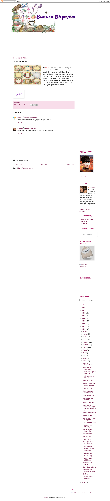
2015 (83, 315)
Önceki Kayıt (70, 164)
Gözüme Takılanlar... (89, 385)
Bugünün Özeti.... (88, 388)
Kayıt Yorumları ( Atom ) (25, 168)
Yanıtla (19, 122)
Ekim (85, 336)
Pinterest (84, 223)
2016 (83, 313)
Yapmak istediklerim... (89, 395)
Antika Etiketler (87, 453)
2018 (83, 307)
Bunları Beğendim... (89, 383)
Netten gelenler (87, 446)
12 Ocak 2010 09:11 (30, 117)
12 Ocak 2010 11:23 (31, 128)
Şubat (85, 358)
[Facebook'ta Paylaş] (37, 105)
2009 (83, 482)
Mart (84, 355)
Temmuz (86, 344)
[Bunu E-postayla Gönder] (31, 105)
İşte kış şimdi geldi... (89, 402)
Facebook (84, 221)
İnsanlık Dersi (87, 436)
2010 (83, 329)
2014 (83, 318)
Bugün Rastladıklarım (89, 467)
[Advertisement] (53, 43)
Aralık (85, 331)
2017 (83, 310)
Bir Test (85, 474)
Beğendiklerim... (88, 433)
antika (47, 68)
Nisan (85, 353)
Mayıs (85, 350)
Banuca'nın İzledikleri (87, 219)
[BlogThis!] (33, 105)
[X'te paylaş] (35, 105)
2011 (83, 326)
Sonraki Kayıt (18, 164)
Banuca (20, 128)
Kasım (85, 334)
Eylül (85, 339)
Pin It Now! (17, 102)
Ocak (85, 361)
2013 (83, 321)
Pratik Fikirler (87, 439)
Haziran (85, 347)
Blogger (45, 497)
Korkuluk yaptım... (88, 380)
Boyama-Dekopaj (24, 105)
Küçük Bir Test (87, 415)
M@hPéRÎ (20, 117)
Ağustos (86, 342)
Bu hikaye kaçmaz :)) (89, 412)
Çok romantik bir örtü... (90, 422)
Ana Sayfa (44, 164)
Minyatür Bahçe (87, 455)
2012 (83, 323)
